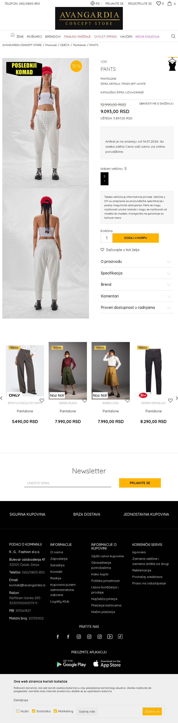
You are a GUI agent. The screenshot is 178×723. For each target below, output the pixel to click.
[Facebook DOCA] (68, 636)
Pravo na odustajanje (149, 583)
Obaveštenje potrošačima (101, 565)
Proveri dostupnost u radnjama (128, 308)
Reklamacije (141, 570)
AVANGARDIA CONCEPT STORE (22, 45)
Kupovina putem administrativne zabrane (63, 590)
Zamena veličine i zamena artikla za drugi (150, 561)
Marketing (65, 711)
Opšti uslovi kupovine (107, 556)
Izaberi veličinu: (114, 168)
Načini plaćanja (103, 612)
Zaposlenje (58, 559)
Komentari (110, 296)
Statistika (43, 711)
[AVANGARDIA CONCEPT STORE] (89, 18)
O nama (56, 552)
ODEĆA (65, 45)
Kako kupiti (99, 574)
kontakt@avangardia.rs (27, 585)
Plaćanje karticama (106, 605)
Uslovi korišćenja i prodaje (104, 589)
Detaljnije (21, 700)
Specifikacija (111, 273)
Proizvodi (51, 45)
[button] (173, 36)
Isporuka (139, 552)
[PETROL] (143, 395)
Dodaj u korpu (135, 238)
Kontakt (56, 572)
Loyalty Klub (59, 601)
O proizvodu (111, 262)
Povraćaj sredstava (147, 577)
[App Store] (107, 664)
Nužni (25, 711)
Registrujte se (140, 3)
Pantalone (79, 45)
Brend (106, 285)
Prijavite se (140, 483)
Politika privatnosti (105, 581)
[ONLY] (14, 395)
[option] (24, 388)
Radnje (55, 578)
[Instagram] (78, 636)
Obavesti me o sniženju (156, 103)
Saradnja (57, 565)
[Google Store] (71, 664)
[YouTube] (110, 636)
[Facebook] (58, 636)
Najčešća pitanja (104, 599)
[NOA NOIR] (57, 395)
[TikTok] (120, 636)
